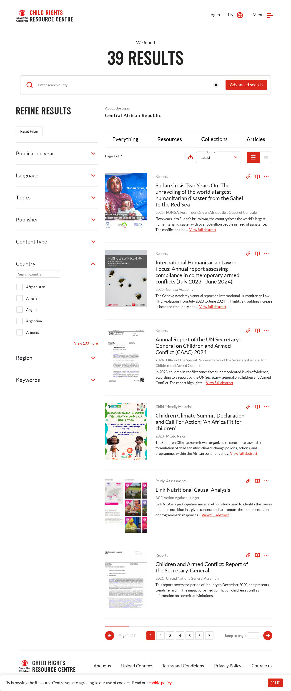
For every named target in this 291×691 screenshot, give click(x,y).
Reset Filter (29, 131)
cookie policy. (160, 682)
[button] (136, 666)
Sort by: (211, 152)
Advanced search (246, 84)
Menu (258, 14)
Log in (214, 14)
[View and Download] (266, 176)
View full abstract (202, 230)
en (230, 14)
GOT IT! (275, 683)
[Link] (248, 176)
